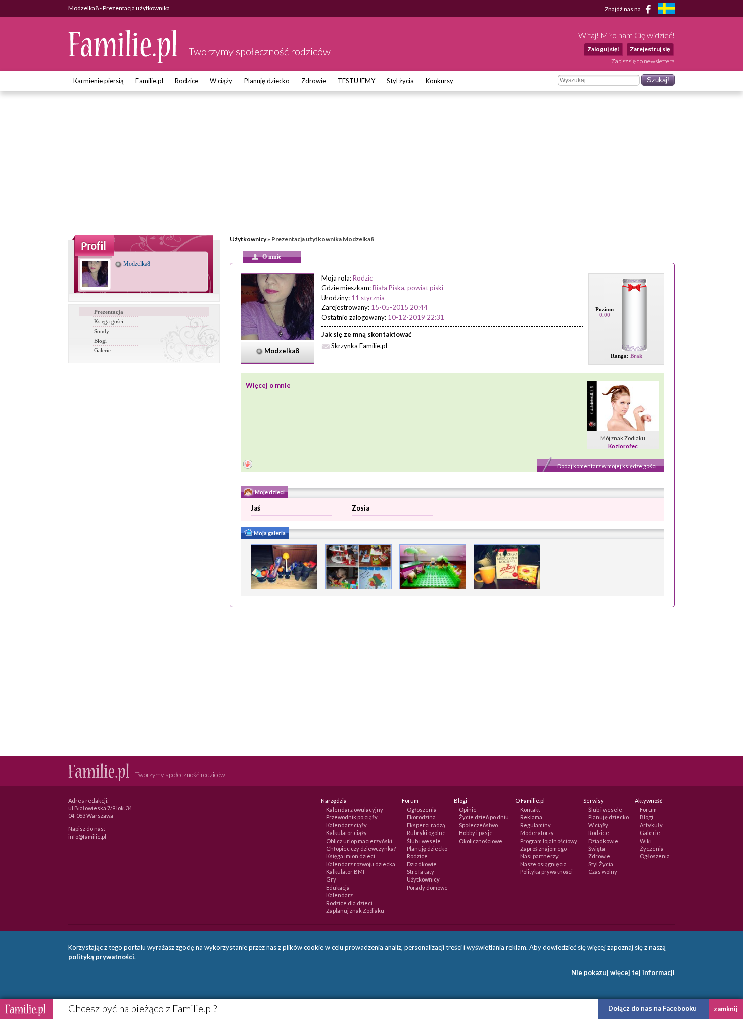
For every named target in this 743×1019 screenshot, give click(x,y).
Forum (648, 809)
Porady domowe (427, 887)
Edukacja (338, 887)
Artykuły (651, 825)
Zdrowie (313, 81)
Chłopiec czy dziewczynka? (361, 848)
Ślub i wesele (424, 841)
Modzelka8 (136, 263)
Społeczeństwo (478, 825)
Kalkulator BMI (345, 871)
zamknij (726, 1009)
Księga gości (108, 321)
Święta (596, 848)
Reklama (531, 817)
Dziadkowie (422, 864)
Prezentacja (108, 312)
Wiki (646, 841)
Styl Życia (600, 864)
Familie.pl (149, 81)
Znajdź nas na (623, 8)
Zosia (360, 508)
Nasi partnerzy (539, 856)
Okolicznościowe (480, 841)
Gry (331, 879)
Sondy (101, 331)
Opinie (468, 809)
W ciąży (221, 81)
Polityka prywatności (546, 871)
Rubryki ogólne (426, 832)
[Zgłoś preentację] (247, 465)
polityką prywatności (101, 957)
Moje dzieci (269, 492)
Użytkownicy (248, 239)
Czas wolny (602, 871)
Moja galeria (269, 533)
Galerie (102, 350)
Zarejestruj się (650, 49)
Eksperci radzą (426, 825)
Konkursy (439, 81)
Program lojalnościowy (548, 841)
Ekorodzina (421, 817)
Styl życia (400, 81)
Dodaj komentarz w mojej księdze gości (607, 465)
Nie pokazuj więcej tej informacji (623, 972)
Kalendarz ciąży (346, 825)
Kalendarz (339, 895)
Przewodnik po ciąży (352, 817)
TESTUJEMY (356, 81)
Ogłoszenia (422, 809)
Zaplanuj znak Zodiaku (355, 910)
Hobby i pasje (476, 832)
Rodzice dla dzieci (349, 903)
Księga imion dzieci (350, 856)
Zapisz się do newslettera (643, 61)
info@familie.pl (87, 836)
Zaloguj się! (603, 49)
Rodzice (186, 81)
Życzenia (652, 848)
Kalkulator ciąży (346, 832)
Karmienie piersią (98, 81)
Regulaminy (535, 825)
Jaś (255, 508)
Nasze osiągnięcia (543, 864)
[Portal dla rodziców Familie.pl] (123, 60)
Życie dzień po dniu (484, 817)
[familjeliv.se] (666, 9)
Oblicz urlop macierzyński (359, 841)
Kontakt (530, 809)
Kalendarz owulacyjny (354, 809)
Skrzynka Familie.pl (359, 346)
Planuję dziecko (267, 81)
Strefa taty (420, 871)
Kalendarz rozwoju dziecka (360, 864)
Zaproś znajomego (543, 848)
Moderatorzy (537, 832)
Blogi (100, 341)
